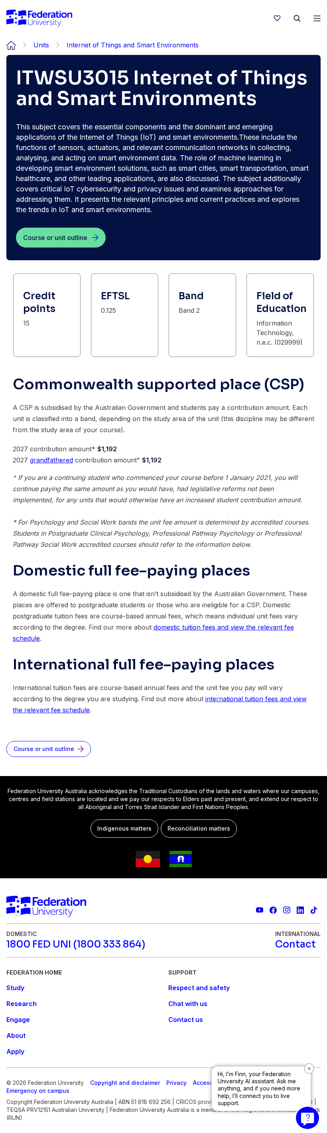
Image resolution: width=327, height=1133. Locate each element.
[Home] (39, 18)
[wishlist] (277, 18)
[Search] (297, 18)
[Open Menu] (317, 18)
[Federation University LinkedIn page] (300, 910)
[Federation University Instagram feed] (287, 910)
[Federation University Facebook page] (273, 910)
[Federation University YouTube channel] (259, 910)
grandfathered (51, 460)
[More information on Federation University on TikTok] (314, 910)
